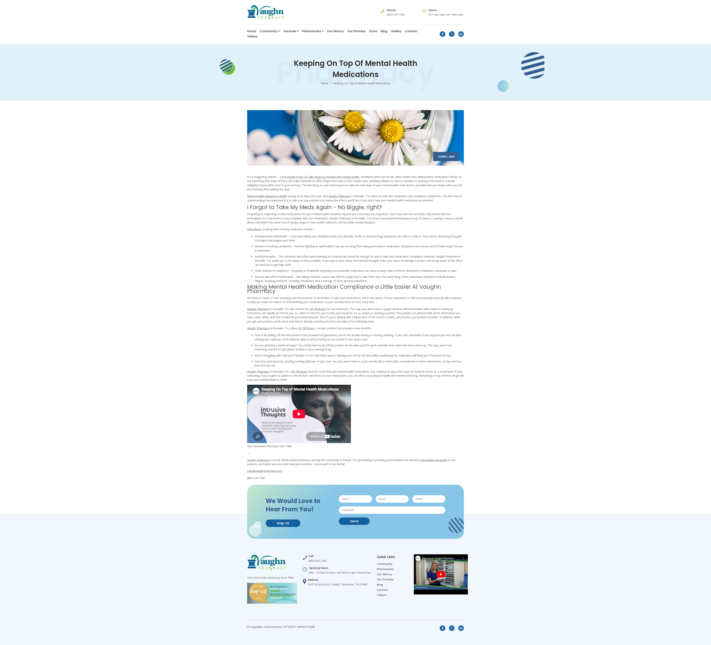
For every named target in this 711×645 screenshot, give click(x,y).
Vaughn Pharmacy (339, 196)
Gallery (396, 31)
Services (290, 31)
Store (373, 31)
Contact (411, 31)
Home (251, 31)
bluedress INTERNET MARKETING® (293, 627)
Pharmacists (312, 31)
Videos (252, 36)
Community (269, 31)
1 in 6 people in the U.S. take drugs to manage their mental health (319, 177)
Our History (335, 31)
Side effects (254, 229)
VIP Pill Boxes (318, 309)
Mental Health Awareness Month (267, 196)
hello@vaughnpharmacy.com (264, 471)
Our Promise (356, 31)
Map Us (283, 523)
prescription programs (433, 460)
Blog (384, 31)
